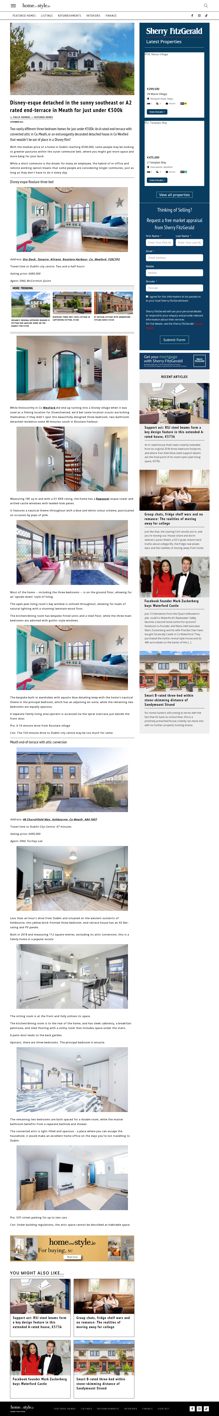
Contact (164, 1408)
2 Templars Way (156, 162)
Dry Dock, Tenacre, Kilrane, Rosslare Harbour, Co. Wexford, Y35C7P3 (71, 259)
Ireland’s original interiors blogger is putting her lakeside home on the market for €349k (30, 323)
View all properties (174, 194)
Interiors (93, 15)
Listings (47, 15)
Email (149, 251)
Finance (111, 15)
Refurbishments (69, 15)
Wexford (49, 407)
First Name (152, 236)
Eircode (150, 281)
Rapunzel (102, 499)
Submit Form (174, 339)
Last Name (182, 236)
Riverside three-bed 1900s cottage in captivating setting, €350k (71, 318)
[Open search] (206, 6)
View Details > (157, 111)
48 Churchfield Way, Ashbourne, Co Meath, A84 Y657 (60, 819)
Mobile (150, 266)
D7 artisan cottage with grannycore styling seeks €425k (112, 318)
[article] (174, 84)
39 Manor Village (157, 94)
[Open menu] (13, 6)
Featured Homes (24, 15)
